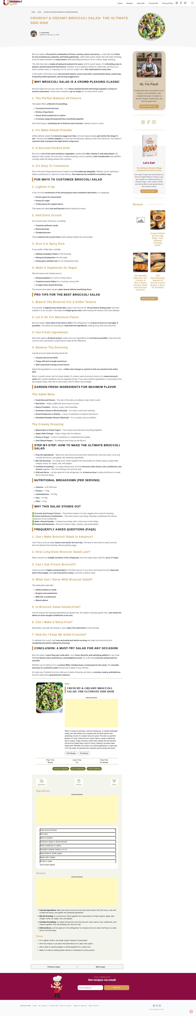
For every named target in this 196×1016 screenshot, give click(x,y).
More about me (148, 106)
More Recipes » (149, 298)
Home (120, 3)
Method (78, 784)
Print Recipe (71, 753)
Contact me (53, 1005)
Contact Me (153, 3)
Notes (114, 784)
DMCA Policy (94, 1005)
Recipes (130, 3)
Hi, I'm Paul (43, 1005)
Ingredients (41, 784)
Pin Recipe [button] (84, 753)
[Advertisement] (91, 713)
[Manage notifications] (191, 1011)
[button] (115, 830)
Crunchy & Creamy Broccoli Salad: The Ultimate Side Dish (61, 12)
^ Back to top (25, 1006)
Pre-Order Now (148, 191)
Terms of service (80, 1005)
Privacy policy (66, 1005)
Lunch (39, 12)
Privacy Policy (167, 3)
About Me (140, 3)
